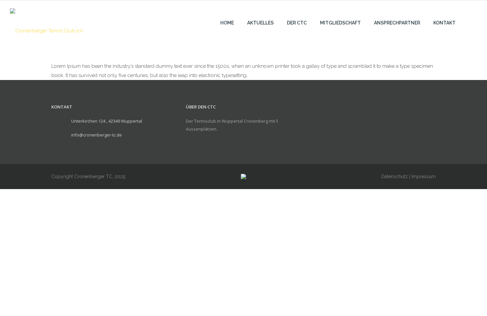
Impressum (423, 176)
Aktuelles (260, 22)
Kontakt (444, 22)
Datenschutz (394, 176)
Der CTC (297, 22)
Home (227, 22)
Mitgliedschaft (340, 22)
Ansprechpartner (397, 22)
